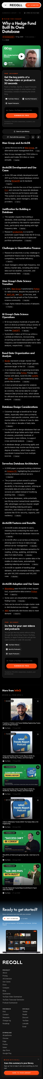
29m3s (30, 441)
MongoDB (15, 181)
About (5, 973)
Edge (4, 1041)
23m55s (31, 366)
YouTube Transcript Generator (13, 1000)
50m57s (17, 613)
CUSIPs (35, 376)
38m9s (18, 515)
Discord (25, 1017)
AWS (7, 611)
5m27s (9, 184)
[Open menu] (5, 5)
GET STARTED (12, 918)
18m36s (26, 330)
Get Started (33, 5)
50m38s (22, 601)
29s (38, 150)
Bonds (7, 361)
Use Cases (6, 982)
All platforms (7, 1035)
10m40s (28, 240)
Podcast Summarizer (10, 1003)
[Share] (33, 137)
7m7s (18, 201)
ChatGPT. (16, 330)
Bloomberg (9, 588)
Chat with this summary (17, 137)
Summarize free (21, 115)
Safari (5, 1047)
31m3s (17, 456)
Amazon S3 (12, 471)
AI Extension (7, 978)
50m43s (34, 607)
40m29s (29, 555)
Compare (6, 988)
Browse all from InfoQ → (12, 695)
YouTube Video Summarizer (12, 997)
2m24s (17, 160)
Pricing (5, 976)
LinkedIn (25, 1023)
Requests (6, 1017)
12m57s (9, 261)
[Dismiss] (38, 1059)
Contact (5, 1014)
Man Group (29, 148)
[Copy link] (38, 137)
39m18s (10, 536)
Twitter (24, 1011)
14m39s (26, 300)
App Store (6, 1050)
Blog (4, 991)
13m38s (26, 273)
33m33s (10, 477)
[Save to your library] (38, 701)
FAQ (4, 1011)
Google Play (7, 1053)
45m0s (36, 564)
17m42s (9, 306)
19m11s (28, 345)
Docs (5, 985)
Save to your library (22, 131)
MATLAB (10, 294)
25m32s (17, 399)
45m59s (15, 576)
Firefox (5, 1044)
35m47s (21, 495)
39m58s (34, 545)
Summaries (6, 993)
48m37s (14, 594)
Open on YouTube (32, 12)
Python (36, 289)
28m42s (10, 426)
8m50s (23, 228)
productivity (18, 232)
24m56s (26, 381)
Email (24, 1026)
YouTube (25, 1020)
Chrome (5, 1038)
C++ (6, 190)
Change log (7, 1020)
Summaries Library (9, 12)
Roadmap (6, 1023)
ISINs (10, 378)
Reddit (24, 1014)
